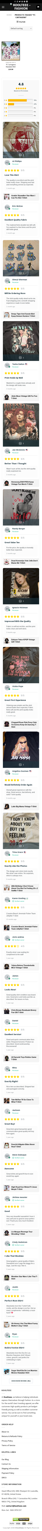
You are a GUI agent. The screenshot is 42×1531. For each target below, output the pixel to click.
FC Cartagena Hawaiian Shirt (11, 66)
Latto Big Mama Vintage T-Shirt (24, 806)
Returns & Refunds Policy (12, 1436)
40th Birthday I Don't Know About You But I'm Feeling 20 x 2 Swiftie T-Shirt (24, 888)
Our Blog (5, 1459)
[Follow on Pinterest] (24, 1)
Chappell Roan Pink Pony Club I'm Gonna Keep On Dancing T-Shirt (24, 725)
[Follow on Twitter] (20, 1)
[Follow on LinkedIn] (27, 1)
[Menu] (3, 7)
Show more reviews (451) (21, 1381)
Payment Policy (8, 1473)
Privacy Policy (7, 1441)
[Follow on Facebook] (15, 1)
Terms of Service (8, 1445)
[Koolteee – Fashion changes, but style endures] (21, 7)
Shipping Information (10, 1468)
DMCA (4, 1477)
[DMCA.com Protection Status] (21, 1519)
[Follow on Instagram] (17, 1)
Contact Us (6, 1464)
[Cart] (38, 7)
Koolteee (8, 1397)
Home (9, 15)
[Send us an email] (22, 1)
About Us (5, 1431)
